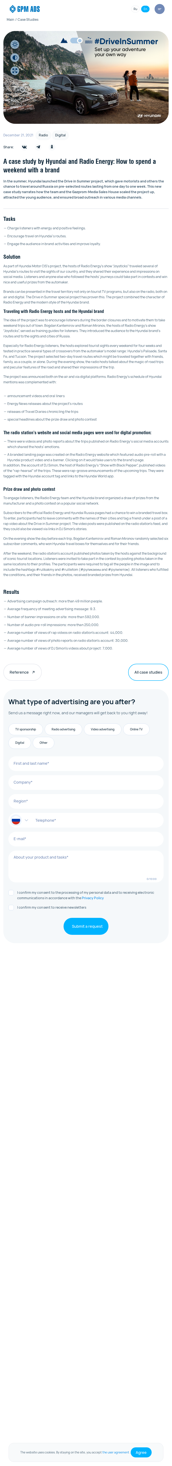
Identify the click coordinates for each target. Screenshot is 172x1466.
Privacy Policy (93, 898)
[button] (19, 820)
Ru (135, 9)
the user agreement (115, 1452)
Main (10, 19)
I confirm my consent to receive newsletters (51, 907)
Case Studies (26, 19)
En (145, 9)
